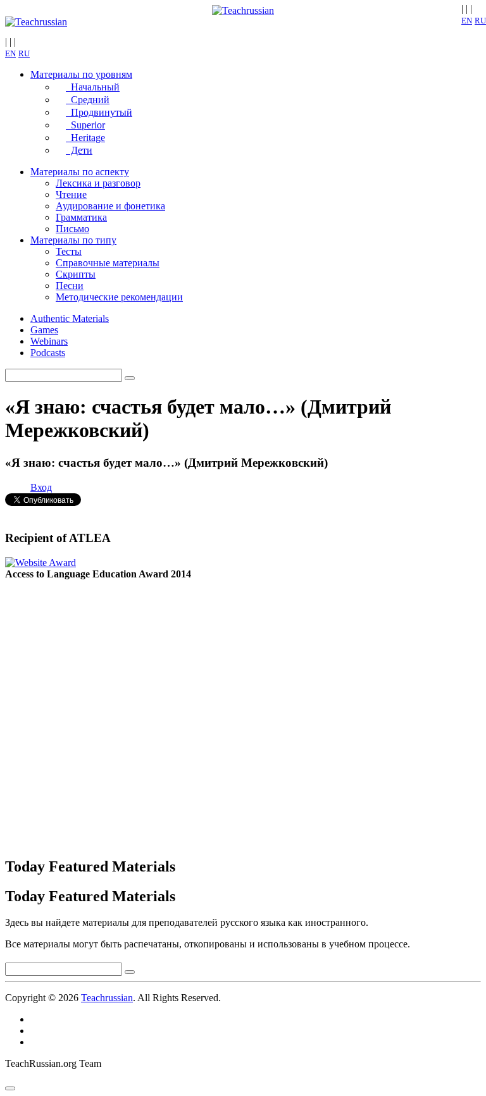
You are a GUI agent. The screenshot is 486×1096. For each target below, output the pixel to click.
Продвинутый (99, 112)
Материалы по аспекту (79, 171)
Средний (87, 99)
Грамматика (81, 217)
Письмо (72, 228)
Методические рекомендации (119, 297)
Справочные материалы (107, 262)
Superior (85, 125)
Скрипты (76, 274)
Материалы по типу (73, 240)
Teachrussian (107, 997)
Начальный (93, 87)
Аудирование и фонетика (110, 205)
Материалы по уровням (81, 74)
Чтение (71, 194)
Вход (41, 487)
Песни (70, 285)
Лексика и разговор (98, 183)
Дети (79, 150)
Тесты (69, 251)
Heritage (85, 137)
